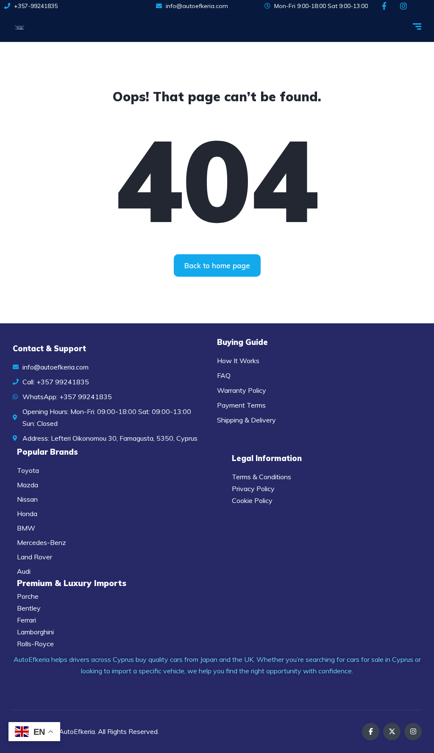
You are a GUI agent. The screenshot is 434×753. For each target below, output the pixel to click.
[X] (392, 731)
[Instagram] (413, 731)
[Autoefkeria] (19, 27)
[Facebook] (370, 731)
